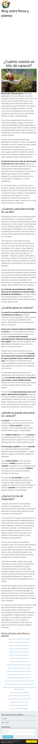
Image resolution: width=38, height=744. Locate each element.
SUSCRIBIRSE (8, 737)
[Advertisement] (19, 38)
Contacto (4, 718)
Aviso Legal (4, 722)
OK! (31, 741)
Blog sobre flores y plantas (15, 13)
